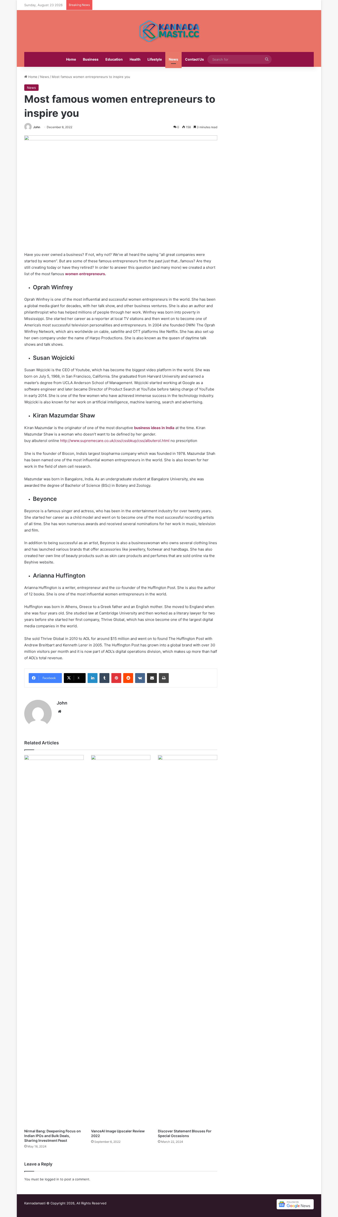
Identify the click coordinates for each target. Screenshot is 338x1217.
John (36, 127)
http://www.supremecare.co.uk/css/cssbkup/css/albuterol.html (114, 440)
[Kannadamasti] (169, 31)
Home (71, 59)
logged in (52, 1179)
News (173, 59)
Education (114, 59)
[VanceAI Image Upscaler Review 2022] (120, 940)
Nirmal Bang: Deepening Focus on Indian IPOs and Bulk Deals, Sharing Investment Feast (52, 1136)
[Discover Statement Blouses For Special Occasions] (187, 940)
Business (90, 59)
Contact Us (194, 59)
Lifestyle (154, 59)
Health (135, 59)
